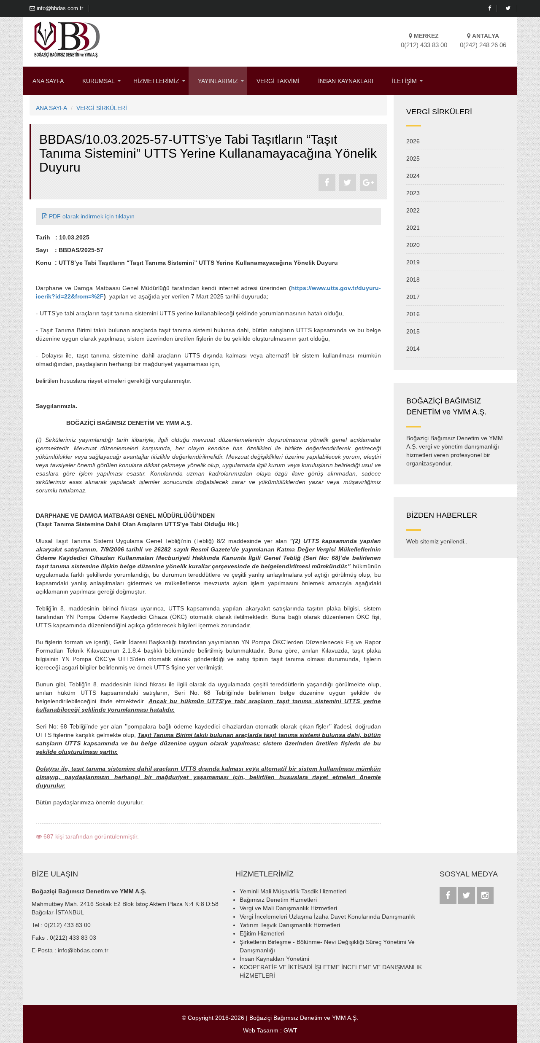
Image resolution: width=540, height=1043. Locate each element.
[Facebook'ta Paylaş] (327, 182)
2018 (413, 279)
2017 (413, 296)
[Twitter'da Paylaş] (347, 182)
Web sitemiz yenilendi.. (436, 541)
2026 (413, 141)
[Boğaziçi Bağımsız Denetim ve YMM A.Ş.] (67, 39)
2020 (413, 245)
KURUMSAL (98, 81)
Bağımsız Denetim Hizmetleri (278, 899)
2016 (413, 314)
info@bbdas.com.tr (59, 8)
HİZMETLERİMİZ (156, 81)
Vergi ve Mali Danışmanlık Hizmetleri (288, 908)
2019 (413, 262)
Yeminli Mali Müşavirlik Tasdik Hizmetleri (293, 891)
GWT (290, 1030)
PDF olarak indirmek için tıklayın (91, 216)
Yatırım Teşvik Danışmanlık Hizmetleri (290, 925)
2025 (413, 158)
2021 (413, 227)
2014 (413, 348)
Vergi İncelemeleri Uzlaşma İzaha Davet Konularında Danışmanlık (327, 916)
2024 (413, 175)
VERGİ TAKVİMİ (278, 81)
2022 (413, 210)
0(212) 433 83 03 (73, 937)
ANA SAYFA (48, 81)
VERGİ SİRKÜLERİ (101, 108)
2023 (413, 193)
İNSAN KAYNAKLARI (345, 81)
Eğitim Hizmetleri (262, 933)
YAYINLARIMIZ (218, 81)
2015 (413, 331)
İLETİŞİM (404, 81)
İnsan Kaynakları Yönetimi (274, 958)
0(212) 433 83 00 (67, 925)
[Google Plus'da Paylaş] (368, 182)
